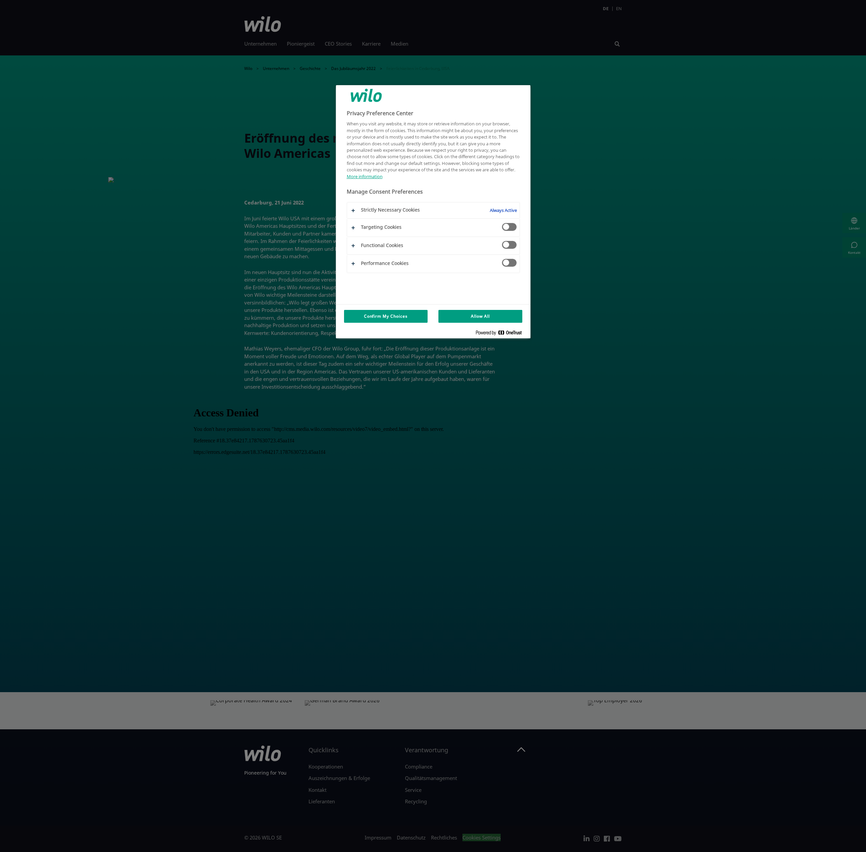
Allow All (480, 316)
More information (365, 176)
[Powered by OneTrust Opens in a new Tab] (501, 334)
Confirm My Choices (386, 316)
